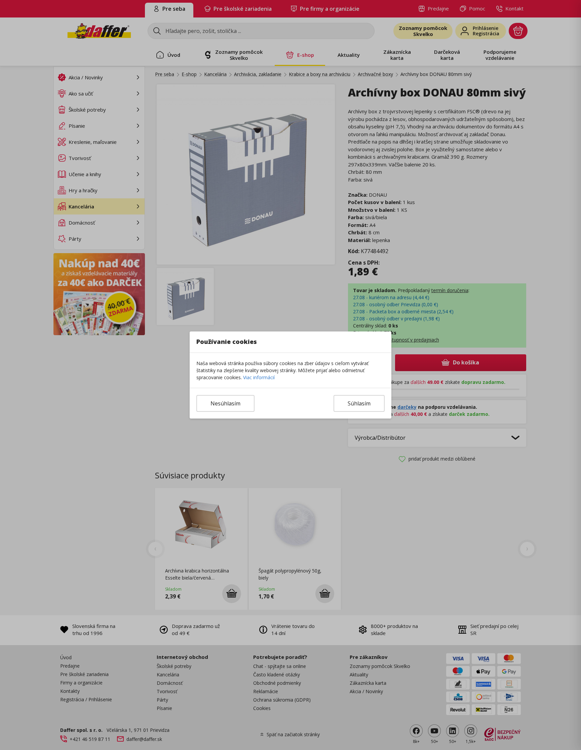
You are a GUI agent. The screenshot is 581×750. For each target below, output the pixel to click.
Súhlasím (359, 403)
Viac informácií (259, 377)
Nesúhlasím (225, 403)
